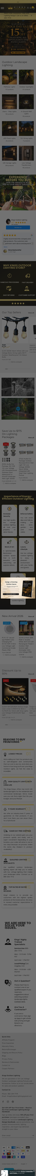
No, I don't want (11, 596)
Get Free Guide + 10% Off (10, 594)
